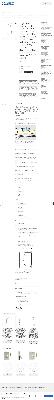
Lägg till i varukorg (28, 72)
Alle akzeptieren (48, 396)
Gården (23, 87)
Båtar (37, 88)
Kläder (29, 94)
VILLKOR (21, 7)
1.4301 (31, 97)
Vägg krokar (23, 90)
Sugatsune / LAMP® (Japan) (24, 304)
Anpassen (32, 396)
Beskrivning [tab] (4, 104)
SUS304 (29, 96)
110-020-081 (34, 90)
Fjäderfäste (33, 84)
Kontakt (26, 7)
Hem (4, 15)
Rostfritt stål (21, 95)
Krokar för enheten (27, 88)
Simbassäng (21, 96)
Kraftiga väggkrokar (28, 86)
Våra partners (4, 11)
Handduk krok (33, 96)
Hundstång (28, 97)
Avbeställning (15, 7)
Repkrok (26, 94)
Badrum (33, 89)
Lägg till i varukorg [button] (7, 342)
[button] (16, 23)
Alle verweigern (40, 396)
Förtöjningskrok (32, 95)
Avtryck (31, 7)
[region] (27, 395)
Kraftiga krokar (26, 95)
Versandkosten (27, 66)
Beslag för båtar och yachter (10, 15)
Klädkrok (33, 97)
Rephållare (24, 83)
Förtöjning (34, 93)
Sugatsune (32, 88)
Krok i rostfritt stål (26, 93)
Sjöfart (10, 11)
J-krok (23, 94)
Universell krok (28, 83)
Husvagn (20, 93)
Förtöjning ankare (29, 90)
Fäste (33, 86)
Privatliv (9, 7)
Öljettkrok (33, 83)
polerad (20, 94)
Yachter (26, 87)
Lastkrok (36, 84)
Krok (35, 88)
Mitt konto (4, 7)
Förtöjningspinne (33, 94)
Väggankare (26, 96)
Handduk (30, 93)
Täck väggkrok (21, 89)
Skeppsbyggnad (22, 86)
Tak (28, 89)
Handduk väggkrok (31, 87)
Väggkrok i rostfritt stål (27, 84)
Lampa (31, 89)
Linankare (26, 89)
